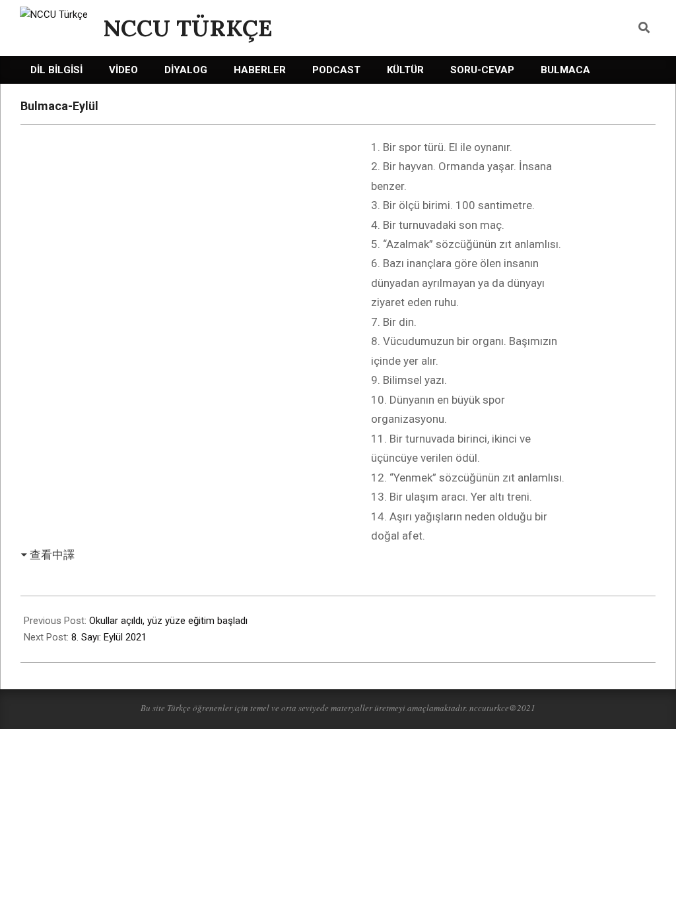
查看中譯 (52, 554)
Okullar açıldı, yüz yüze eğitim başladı (168, 621)
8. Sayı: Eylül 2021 (109, 637)
